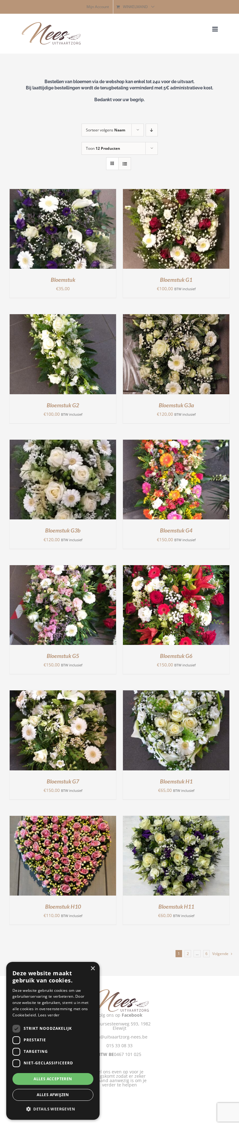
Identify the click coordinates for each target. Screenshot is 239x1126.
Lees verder (48, 1015)
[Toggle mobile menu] (215, 29)
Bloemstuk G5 (63, 655)
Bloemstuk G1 (176, 279)
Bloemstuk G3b (63, 530)
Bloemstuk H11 (176, 906)
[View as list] (125, 164)
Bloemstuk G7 (63, 781)
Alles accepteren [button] (53, 1078)
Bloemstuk (63, 279)
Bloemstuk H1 (176, 781)
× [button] (92, 968)
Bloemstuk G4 (176, 530)
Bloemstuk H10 (63, 906)
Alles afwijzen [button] (53, 1094)
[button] (52, 1109)
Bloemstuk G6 (176, 655)
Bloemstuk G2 (63, 405)
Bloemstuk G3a (176, 405)
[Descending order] (152, 130)
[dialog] (53, 1041)
